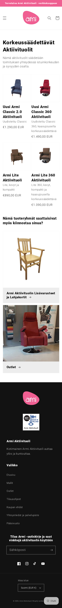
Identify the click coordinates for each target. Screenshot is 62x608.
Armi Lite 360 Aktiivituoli (43, 177)
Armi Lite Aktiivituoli (12, 177)
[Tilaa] (51, 550)
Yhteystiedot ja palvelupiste (23, 515)
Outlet (10, 490)
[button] (4, 18)
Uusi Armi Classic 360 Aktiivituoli (41, 112)
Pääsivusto (13, 523)
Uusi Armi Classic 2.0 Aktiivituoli (12, 112)
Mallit (10, 483)
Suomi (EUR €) (29, 587)
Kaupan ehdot (15, 507)
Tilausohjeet (14, 499)
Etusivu (11, 474)
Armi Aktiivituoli (26, 601)
